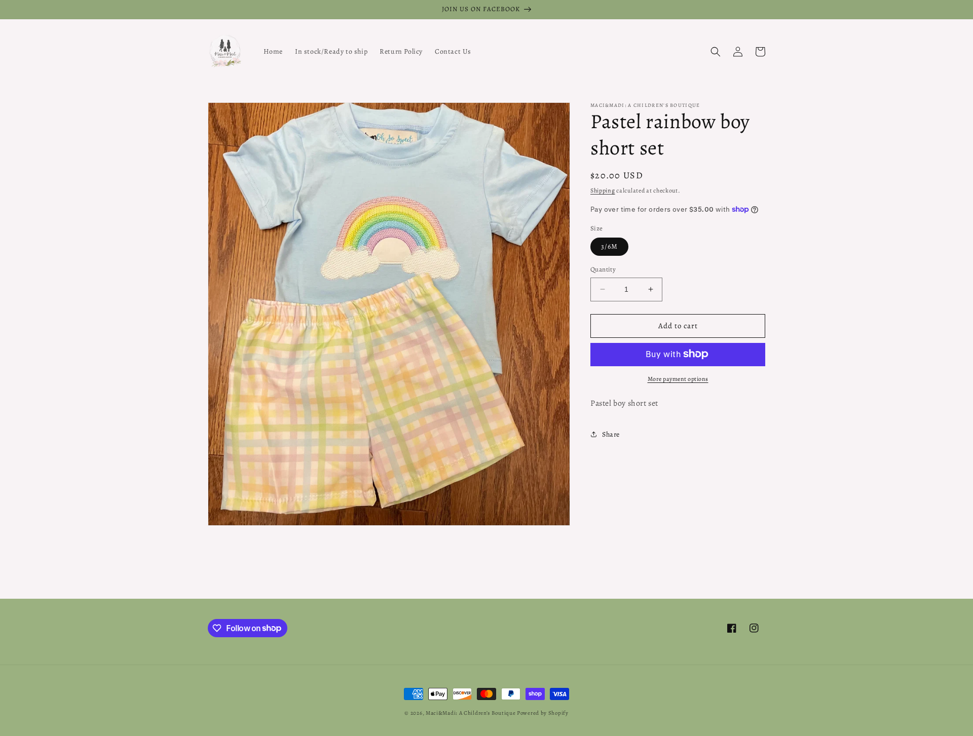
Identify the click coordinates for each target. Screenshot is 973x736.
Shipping (602, 190)
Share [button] (611, 434)
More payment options (678, 378)
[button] (715, 52)
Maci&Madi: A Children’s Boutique (471, 713)
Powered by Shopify (543, 713)
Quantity (603, 269)
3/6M (609, 246)
